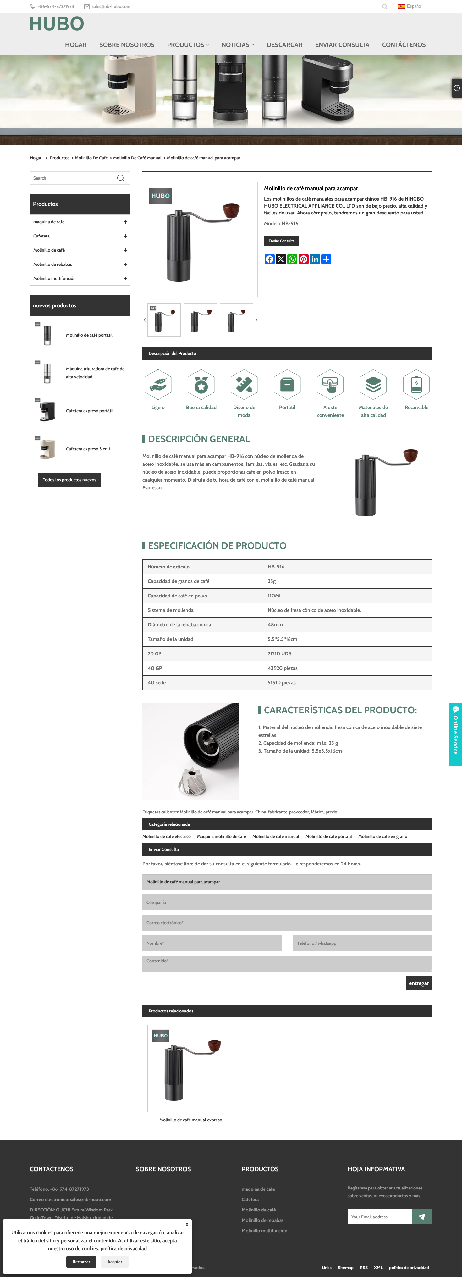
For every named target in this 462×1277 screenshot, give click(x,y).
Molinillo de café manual (137, 158)
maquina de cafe (48, 222)
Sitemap (346, 1267)
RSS (364, 1267)
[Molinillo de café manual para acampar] (164, 320)
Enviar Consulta (281, 240)
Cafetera (41, 236)
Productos (59, 158)
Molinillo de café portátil (328, 836)
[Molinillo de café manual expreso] (190, 1066)
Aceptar (114, 1261)
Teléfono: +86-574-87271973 (59, 1189)
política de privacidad (409, 1267)
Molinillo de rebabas (52, 264)
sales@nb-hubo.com (111, 6)
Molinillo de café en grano (382, 836)
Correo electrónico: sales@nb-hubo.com (70, 1199)
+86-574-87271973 (56, 6)
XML (378, 1267)
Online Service (455, 735)
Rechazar (81, 1261)
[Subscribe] (422, 1216)
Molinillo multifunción (54, 278)
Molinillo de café (91, 158)
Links (327, 1267)
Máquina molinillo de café (221, 836)
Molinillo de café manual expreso (190, 1120)
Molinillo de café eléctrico (166, 836)
